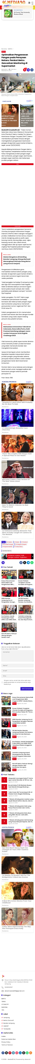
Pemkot (25, 542)
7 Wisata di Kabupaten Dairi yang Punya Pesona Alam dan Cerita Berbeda (19, 807)
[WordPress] (13, 1052)
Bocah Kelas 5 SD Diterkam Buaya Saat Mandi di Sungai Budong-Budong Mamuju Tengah (19, 786)
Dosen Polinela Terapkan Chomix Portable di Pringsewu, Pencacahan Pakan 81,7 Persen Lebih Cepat (25, 582)
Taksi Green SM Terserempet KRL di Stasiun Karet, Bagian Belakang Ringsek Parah (20, 793)
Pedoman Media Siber (8, 1039)
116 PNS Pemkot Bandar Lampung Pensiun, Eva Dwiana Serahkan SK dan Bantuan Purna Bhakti (25, 600)
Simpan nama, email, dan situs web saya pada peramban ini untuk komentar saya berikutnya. (17, 682)
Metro (10, 542)
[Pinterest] (9, 1052)
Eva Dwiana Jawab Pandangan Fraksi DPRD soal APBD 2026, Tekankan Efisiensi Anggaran (8, 618)
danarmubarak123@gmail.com (15, 991)
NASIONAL (4, 1007)
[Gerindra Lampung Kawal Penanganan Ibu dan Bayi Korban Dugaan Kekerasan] (26, 609)
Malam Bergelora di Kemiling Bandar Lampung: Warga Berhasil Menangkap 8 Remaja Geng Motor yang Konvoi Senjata (17, 260)
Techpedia (6, 1029)
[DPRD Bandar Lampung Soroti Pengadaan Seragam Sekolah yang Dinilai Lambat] (9, 592)
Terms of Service (7, 1045)
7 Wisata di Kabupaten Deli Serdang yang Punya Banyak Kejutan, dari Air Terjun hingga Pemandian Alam (20, 821)
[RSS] (30, 1052)
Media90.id (4, 69)
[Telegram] (28, 562)
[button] (29, 3)
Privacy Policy (5, 1042)
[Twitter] (24, 562)
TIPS (2, 1010)
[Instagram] (16, 1052)
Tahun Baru (19, 547)
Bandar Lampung (9, 1023)
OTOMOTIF (5, 1004)
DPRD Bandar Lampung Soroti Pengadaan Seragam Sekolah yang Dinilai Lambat (8, 600)
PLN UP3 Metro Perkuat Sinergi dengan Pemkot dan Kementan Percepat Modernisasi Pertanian (9, 635)
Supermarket (8, 547)
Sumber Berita (7, 551)
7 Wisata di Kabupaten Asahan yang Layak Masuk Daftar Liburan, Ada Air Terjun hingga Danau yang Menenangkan (20, 800)
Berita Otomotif (8, 1020)
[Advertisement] (17, 28)
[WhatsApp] (32, 562)
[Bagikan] (32, 69)
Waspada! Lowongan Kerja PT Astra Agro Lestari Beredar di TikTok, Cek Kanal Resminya (20, 779)
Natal (17, 542)
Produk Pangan (8, 544)
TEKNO (3, 1001)
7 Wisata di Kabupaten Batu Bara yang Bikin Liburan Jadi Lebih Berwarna (19, 814)
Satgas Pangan (21, 544)
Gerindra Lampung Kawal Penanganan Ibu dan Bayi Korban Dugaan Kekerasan (25, 618)
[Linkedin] (20, 1052)
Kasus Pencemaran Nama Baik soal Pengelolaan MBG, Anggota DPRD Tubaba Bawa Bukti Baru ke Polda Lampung (8, 582)
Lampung (6, 1017)
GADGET (6, 1026)
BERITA (3, 51)
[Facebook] (21, 562)
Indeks (3, 1036)
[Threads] (23, 1052)
